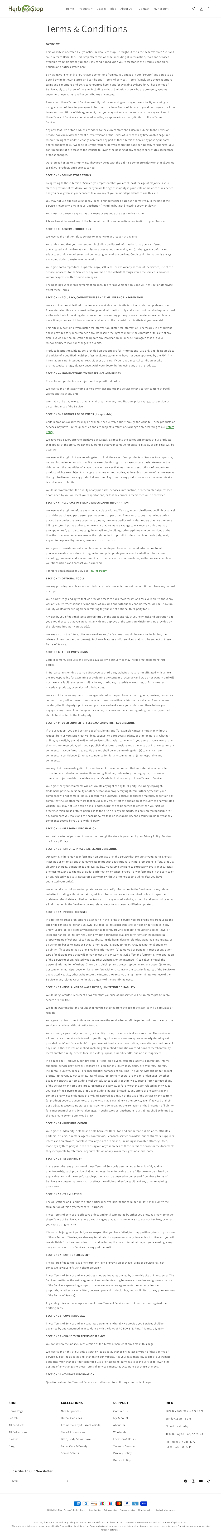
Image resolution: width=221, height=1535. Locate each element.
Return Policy (122, 1460)
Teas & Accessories (73, 1432)
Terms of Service (124, 1446)
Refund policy (95, 1510)
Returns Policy (98, 571)
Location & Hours (124, 1439)
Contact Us (120, 1411)
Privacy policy (110, 1510)
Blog (12, 1446)
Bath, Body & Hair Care (76, 1439)
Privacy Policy (122, 1453)
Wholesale (119, 1432)
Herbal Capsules (71, 1418)
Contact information (165, 1510)
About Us (119, 1425)
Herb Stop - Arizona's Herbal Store (69, 1510)
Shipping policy (145, 1510)
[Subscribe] (67, 1481)
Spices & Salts (70, 1453)
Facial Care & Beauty (74, 1446)
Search (13, 1418)
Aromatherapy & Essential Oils (80, 1425)
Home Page (16, 1411)
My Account (120, 1418)
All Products (16, 1425)
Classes (13, 1439)
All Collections (18, 1432)
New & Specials (70, 1411)
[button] (85, 9)
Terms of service (127, 1510)
